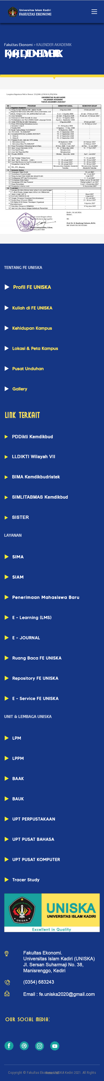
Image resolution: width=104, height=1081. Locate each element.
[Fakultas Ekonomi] (29, 11)
